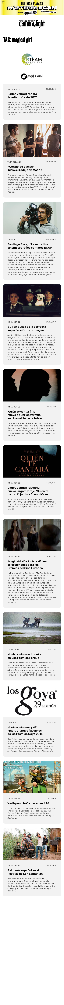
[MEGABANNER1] (32, 7)
